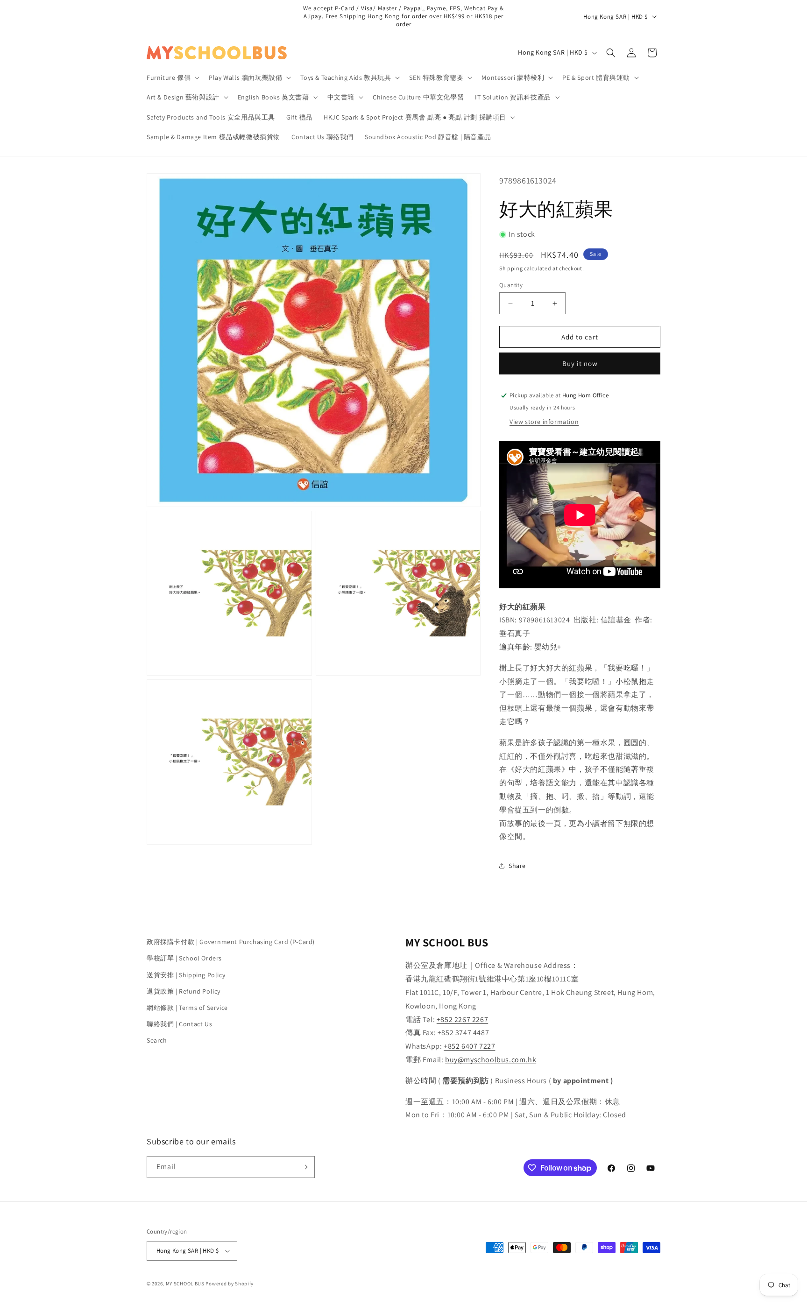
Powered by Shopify (229, 1283)
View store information (544, 421)
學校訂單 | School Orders (184, 958)
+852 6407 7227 (469, 1046)
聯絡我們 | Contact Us (179, 1024)
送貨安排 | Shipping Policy (186, 975)
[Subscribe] (304, 1167)
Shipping (511, 268)
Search (157, 1040)
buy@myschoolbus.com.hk (490, 1060)
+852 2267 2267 (462, 1019)
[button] (172, 77)
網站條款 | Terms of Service (187, 1007)
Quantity (511, 285)
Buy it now (580, 363)
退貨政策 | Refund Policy (183, 991)
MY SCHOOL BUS (185, 1283)
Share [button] (517, 865)
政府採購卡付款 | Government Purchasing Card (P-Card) (231, 942)
